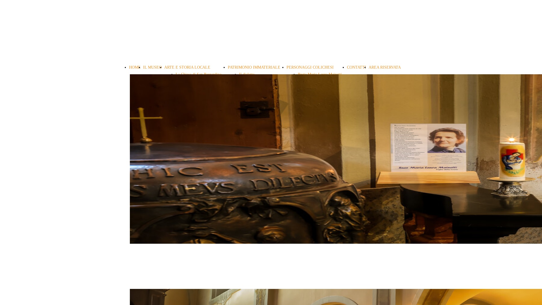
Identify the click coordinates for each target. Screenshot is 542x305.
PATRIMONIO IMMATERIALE (254, 67)
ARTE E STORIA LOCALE (187, 67)
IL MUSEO (152, 67)
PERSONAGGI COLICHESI (310, 67)
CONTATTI (356, 67)
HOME (135, 67)
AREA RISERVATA (385, 67)
